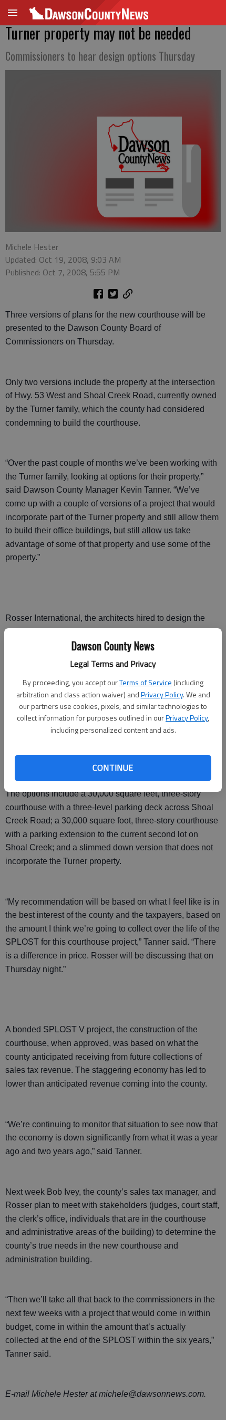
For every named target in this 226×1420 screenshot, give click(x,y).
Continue (113, 767)
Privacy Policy (162, 694)
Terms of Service (145, 682)
